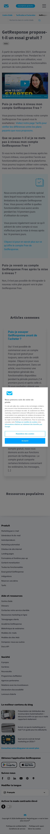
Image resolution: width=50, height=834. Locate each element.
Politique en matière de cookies (26, 422)
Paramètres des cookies (25, 434)
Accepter (25, 441)
